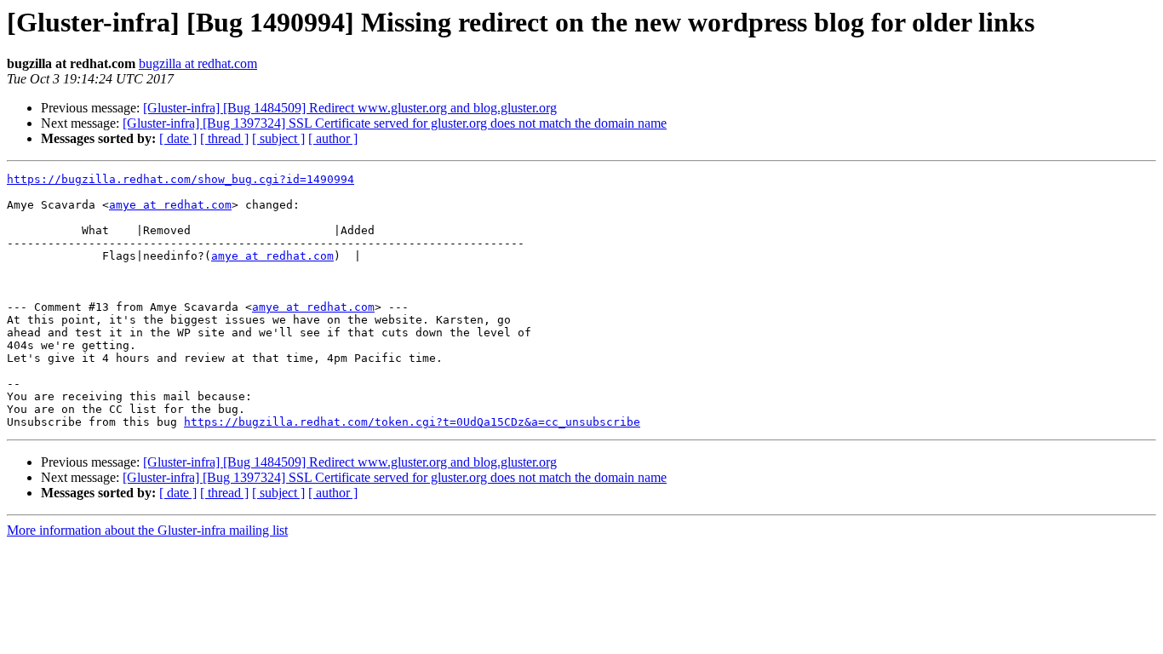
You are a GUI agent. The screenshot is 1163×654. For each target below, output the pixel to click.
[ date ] (178, 138)
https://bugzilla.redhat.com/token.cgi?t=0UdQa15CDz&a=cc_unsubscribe (412, 422)
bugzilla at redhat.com (198, 63)
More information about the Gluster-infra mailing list (147, 530)
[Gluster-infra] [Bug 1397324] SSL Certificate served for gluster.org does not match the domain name (395, 123)
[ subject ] (278, 138)
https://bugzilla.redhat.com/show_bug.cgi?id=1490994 (180, 179)
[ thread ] (224, 138)
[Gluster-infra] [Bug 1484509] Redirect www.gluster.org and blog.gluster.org (350, 107)
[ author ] (333, 138)
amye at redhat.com (170, 204)
